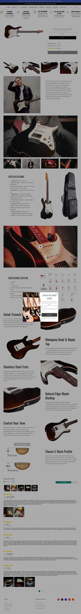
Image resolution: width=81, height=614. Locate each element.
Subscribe (49, 315)
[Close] (57, 293)
